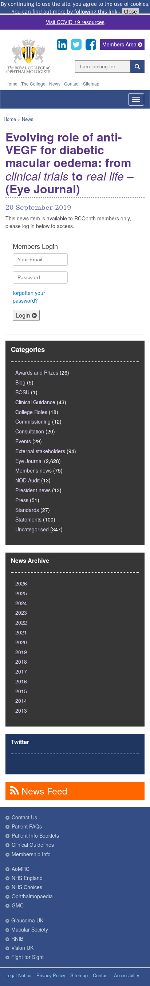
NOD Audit (27, 480)
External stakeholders (40, 451)
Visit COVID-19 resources (75, 22)
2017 (21, 671)
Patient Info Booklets (35, 835)
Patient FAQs (27, 826)
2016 (21, 681)
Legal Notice (18, 975)
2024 (21, 603)
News (54, 83)
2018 (21, 661)
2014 (21, 700)
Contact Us (24, 817)
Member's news (33, 470)
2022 (21, 622)
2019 (21, 652)
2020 (21, 642)
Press (21, 500)
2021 (21, 632)
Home (11, 83)
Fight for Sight (27, 956)
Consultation (29, 431)
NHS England (27, 877)
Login (24, 315)
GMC (18, 905)
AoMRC (20, 868)
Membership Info (31, 854)
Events (23, 441)
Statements (28, 519)
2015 (21, 691)
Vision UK (22, 947)
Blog (20, 382)
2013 (21, 710)
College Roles (31, 412)
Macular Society (29, 929)
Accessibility (126, 975)
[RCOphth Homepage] (28, 72)
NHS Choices (27, 887)
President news (33, 490)
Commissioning (33, 421)
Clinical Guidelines (33, 844)
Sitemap (91, 83)
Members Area (120, 44)
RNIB (17, 938)
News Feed (43, 790)
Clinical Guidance (35, 402)
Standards (27, 509)
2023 (21, 612)
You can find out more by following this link (64, 11)
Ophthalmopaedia (32, 896)
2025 (21, 593)
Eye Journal (29, 460)
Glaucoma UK (27, 920)
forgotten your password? (29, 296)
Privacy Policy (50, 975)
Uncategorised (32, 529)
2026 (21, 583)
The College (33, 83)
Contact (71, 83)
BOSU (22, 392)
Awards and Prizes (36, 372)
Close (130, 11)
